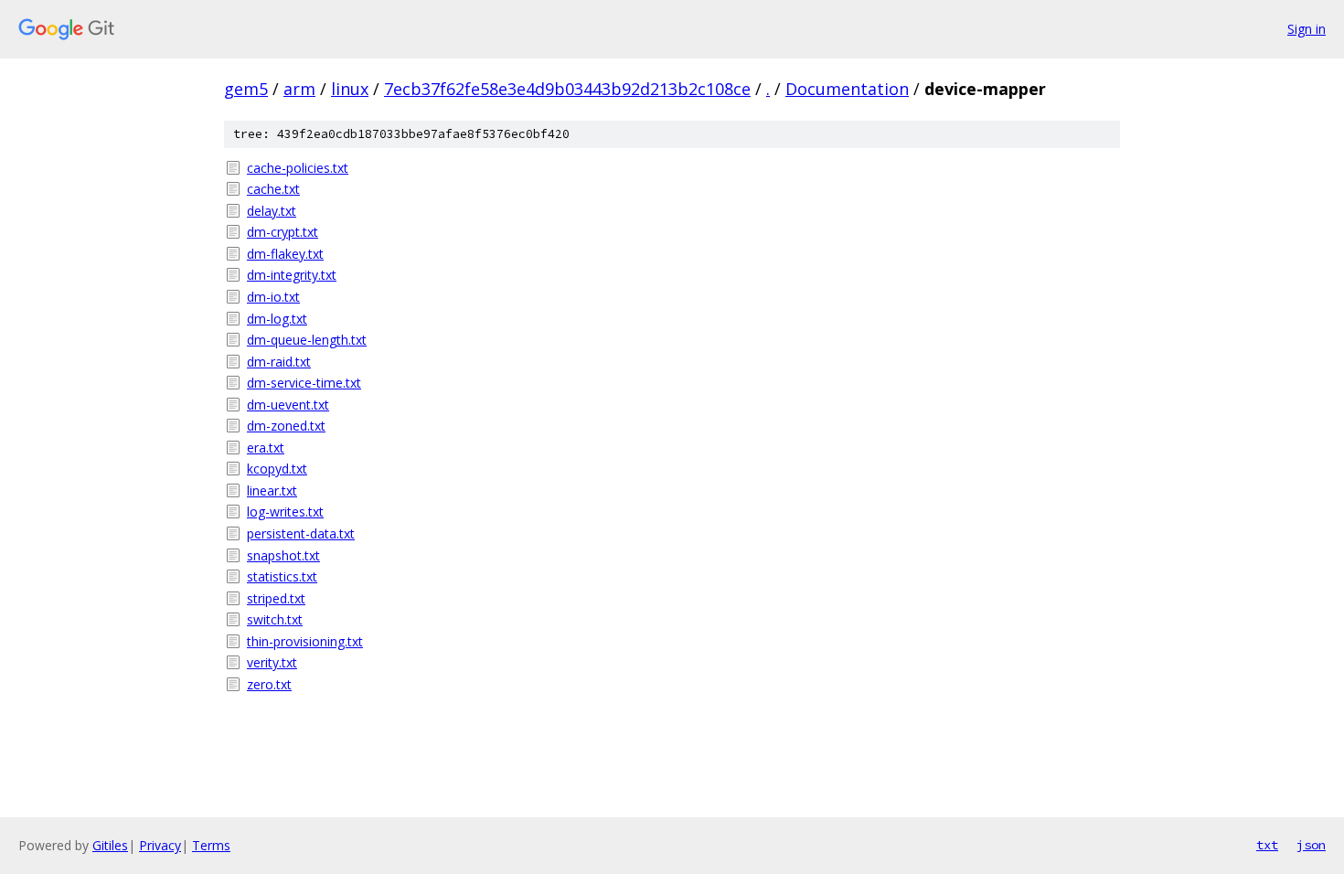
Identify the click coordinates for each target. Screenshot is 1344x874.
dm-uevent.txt (288, 404)
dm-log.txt (277, 318)
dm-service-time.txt (304, 382)
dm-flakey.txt (285, 253)
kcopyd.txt (277, 468)
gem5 (246, 89)
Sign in (1306, 28)
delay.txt (271, 210)
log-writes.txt (285, 511)
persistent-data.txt (301, 533)
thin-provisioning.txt (305, 641)
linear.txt (272, 490)
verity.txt (272, 662)
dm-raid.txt (279, 361)
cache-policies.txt (297, 167)
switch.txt (275, 619)
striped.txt (276, 598)
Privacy (160, 845)
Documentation (847, 89)
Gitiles (110, 845)
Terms (211, 845)
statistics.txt (282, 576)
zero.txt (269, 684)
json (1311, 845)
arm (299, 89)
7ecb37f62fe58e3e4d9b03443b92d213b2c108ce (567, 89)
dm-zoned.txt (286, 425)
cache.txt (273, 188)
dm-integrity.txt (291, 274)
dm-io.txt (273, 296)
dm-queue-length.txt (307, 339)
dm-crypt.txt (282, 231)
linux (349, 89)
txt (1267, 845)
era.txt (265, 447)
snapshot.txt (283, 555)
